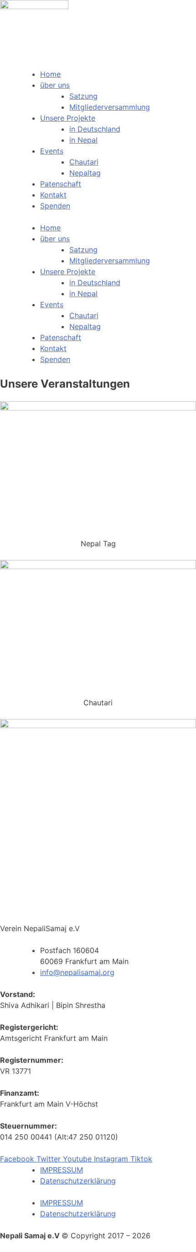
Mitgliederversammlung (109, 107)
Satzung (83, 96)
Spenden (55, 205)
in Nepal (83, 139)
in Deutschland (94, 128)
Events (51, 150)
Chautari (83, 161)
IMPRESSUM (61, 1169)
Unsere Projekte (67, 118)
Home (50, 74)
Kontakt (53, 194)
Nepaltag (85, 172)
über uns (55, 85)
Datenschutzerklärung (78, 1180)
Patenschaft (60, 183)
